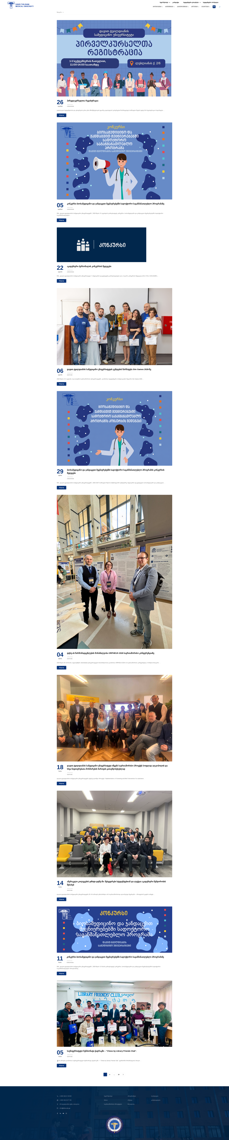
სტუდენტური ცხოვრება (191, 2)
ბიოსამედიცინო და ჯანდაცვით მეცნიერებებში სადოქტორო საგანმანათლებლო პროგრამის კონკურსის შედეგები (115, 471)
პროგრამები (157, 7)
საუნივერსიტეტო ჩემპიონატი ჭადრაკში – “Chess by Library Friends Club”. (102, 1051)
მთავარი (59, 12)
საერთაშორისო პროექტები (113, 1104)
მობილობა (131, 1104)
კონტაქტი (175, 2)
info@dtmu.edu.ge (65, 1108)
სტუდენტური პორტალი (210, 2)
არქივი (130, 1100)
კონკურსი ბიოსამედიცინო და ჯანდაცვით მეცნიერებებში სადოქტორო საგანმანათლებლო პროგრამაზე (115, 204)
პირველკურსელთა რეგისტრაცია (82, 101)
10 (118, 1074)
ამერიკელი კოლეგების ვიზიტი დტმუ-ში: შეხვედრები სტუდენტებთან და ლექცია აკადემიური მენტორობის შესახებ (116, 883)
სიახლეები (205, 7)
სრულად (61, 115)
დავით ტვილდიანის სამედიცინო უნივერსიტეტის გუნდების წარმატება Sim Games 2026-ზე (109, 369)
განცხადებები (70, 106)
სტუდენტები (169, 7)
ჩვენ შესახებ (164, 2)
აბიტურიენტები (182, 7)
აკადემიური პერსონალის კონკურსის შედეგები (89, 266)
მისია (106, 1100)
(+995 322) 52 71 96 (65, 1100)
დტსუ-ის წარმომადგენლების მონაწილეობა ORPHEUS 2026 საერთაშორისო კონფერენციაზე (110, 653)
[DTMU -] (22, 5)
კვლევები (194, 7)
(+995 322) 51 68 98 (65, 1096)
